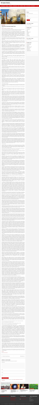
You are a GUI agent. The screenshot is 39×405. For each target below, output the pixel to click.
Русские (27, 34)
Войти (30, 398)
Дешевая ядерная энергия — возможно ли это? (24, 390)
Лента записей (31, 399)
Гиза (3, 352)
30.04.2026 (12, 392)
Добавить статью (5, 396)
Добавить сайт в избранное (13, 397)
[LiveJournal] (1, 15)
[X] (1, 12)
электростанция (6, 352)
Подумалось (28, 32)
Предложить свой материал (13, 398)
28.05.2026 (2, 392)
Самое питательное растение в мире (32, 390)
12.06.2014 (3, 27)
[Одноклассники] (1, 11)
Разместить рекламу (12, 399)
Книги (27, 30)
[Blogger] (1, 13)
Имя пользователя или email (30, 13)
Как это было (28, 29)
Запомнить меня (29, 18)
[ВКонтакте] (1, 10)
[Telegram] (1, 18)
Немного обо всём (22, 388)
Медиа (11, 388)
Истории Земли (5, 2)
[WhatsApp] (1, 17)
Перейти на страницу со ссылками (23, 397)
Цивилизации (28, 50)
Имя (2, 369)
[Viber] (1, 16)
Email (2, 372)
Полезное (28, 33)
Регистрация (30, 397)
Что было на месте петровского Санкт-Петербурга (4, 391)
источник (3, 351)
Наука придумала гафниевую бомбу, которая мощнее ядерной (14, 391)
